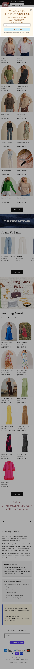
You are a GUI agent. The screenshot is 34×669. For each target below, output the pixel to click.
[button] (31, 10)
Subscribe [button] (17, 29)
